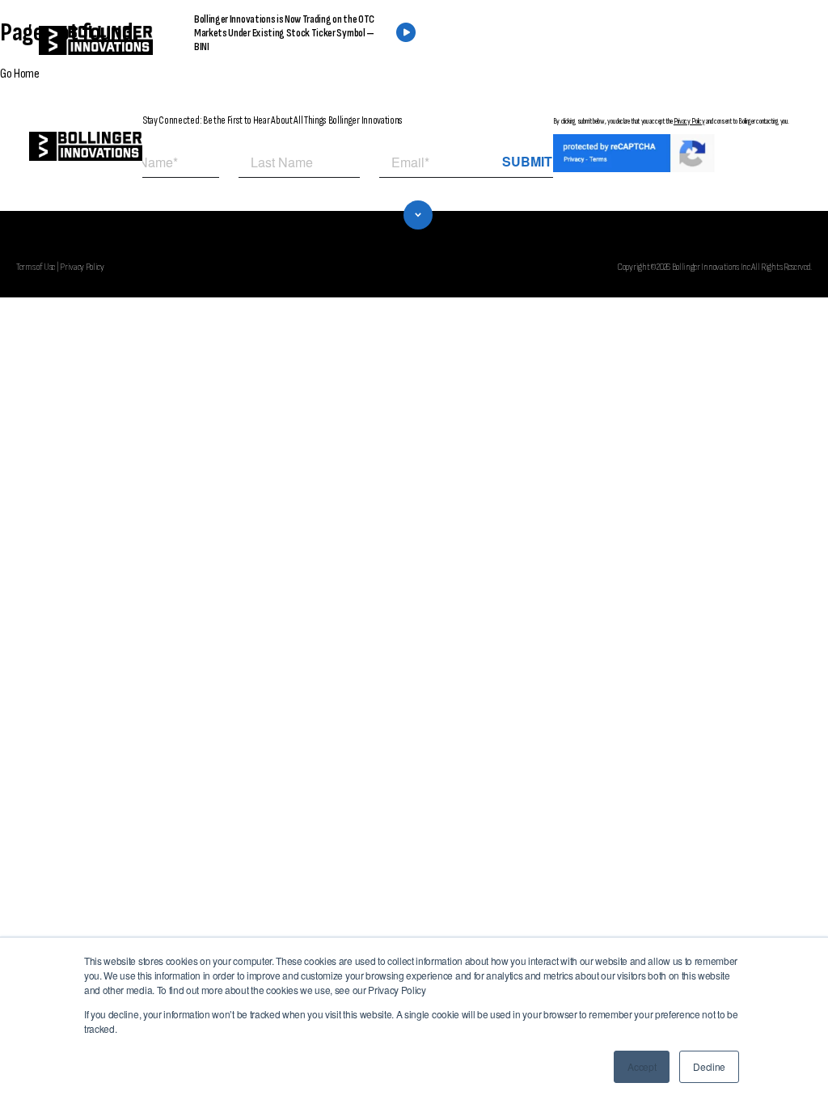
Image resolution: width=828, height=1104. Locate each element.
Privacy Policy (689, 121)
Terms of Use (35, 266)
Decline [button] (709, 1066)
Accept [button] (641, 1066)
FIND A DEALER (568, 40)
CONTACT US (692, 40)
